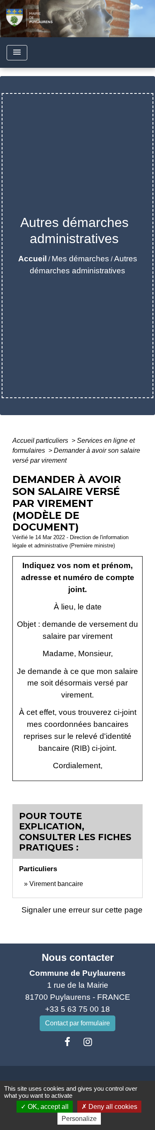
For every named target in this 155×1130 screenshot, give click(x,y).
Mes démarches (80, 258)
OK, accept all (47, 1106)
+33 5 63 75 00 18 (77, 1009)
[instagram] (88, 1042)
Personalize (79, 1118)
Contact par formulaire (77, 1023)
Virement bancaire (56, 883)
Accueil (32, 258)
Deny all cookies (112, 1106)
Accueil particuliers (41, 440)
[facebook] (67, 1042)
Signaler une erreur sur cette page (82, 909)
